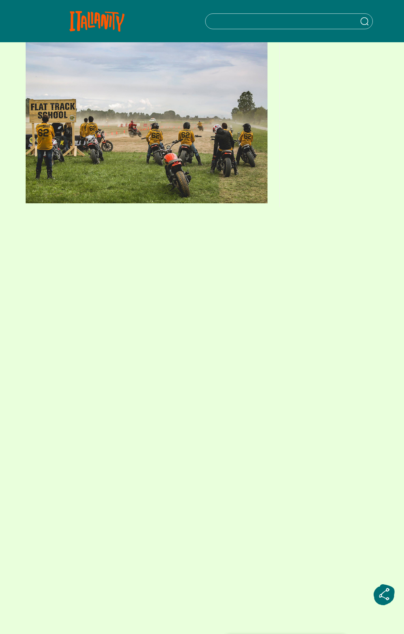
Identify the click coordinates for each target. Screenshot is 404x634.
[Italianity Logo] (96, 21)
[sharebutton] (384, 595)
